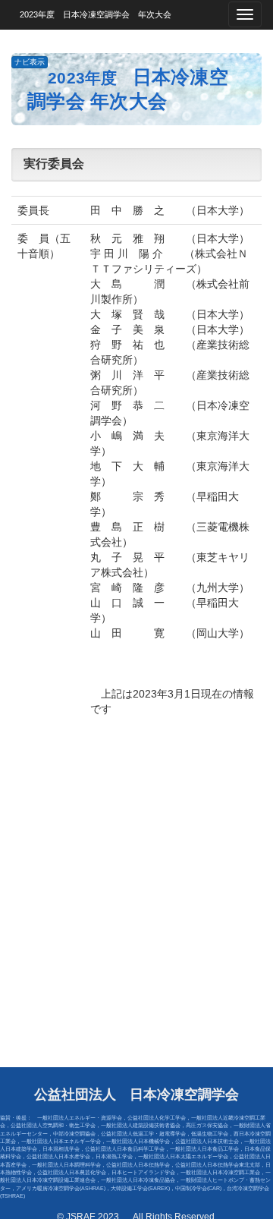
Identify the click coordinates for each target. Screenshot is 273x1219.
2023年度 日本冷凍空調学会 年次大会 (91, 14)
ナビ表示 (29, 62)
